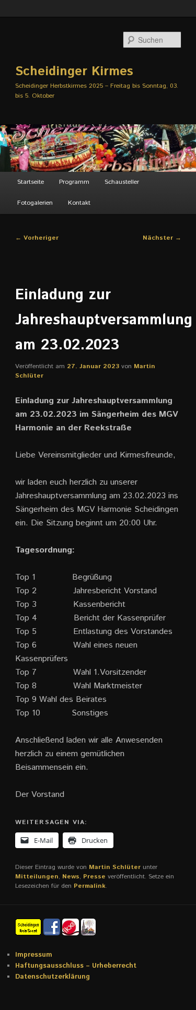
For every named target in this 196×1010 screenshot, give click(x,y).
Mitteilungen (37, 876)
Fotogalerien (35, 202)
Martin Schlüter (115, 867)
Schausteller (122, 182)
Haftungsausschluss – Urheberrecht (75, 966)
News (70, 876)
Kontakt (79, 202)
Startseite (30, 182)
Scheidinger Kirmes (74, 71)
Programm (74, 182)
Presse (94, 876)
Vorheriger (37, 237)
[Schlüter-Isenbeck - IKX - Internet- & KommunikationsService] (71, 927)
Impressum (33, 955)
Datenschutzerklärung (52, 977)
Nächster (162, 237)
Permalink (90, 886)
